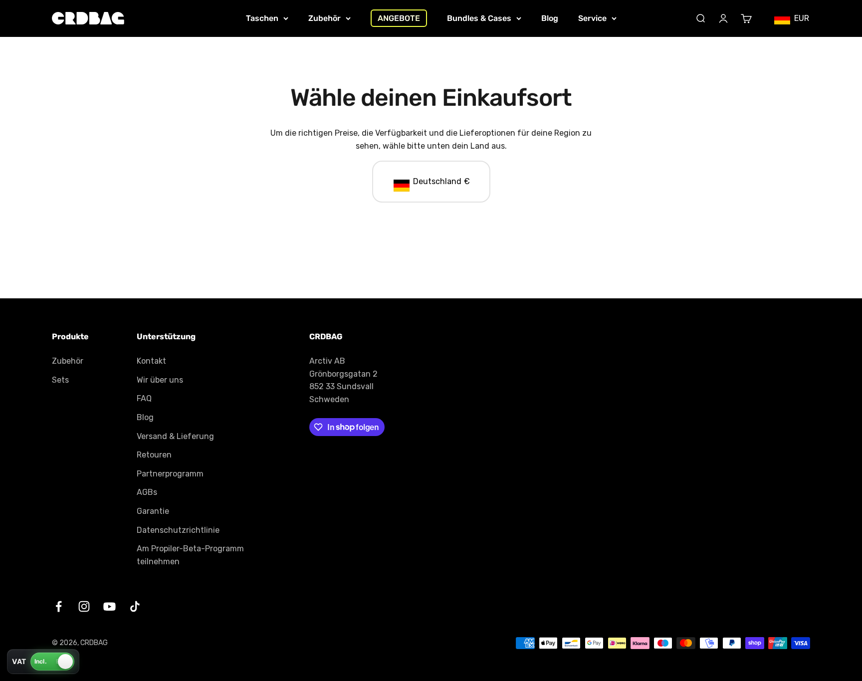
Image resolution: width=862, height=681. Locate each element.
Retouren (154, 454)
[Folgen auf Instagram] (84, 606)
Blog (549, 18)
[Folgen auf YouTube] (109, 606)
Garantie (153, 511)
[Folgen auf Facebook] (58, 606)
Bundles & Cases (479, 18)
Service (592, 18)
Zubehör (324, 18)
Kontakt (151, 361)
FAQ (144, 398)
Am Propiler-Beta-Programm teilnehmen (190, 555)
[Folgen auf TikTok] (135, 606)
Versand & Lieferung (175, 436)
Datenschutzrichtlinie (178, 530)
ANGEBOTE (399, 18)
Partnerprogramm (170, 473)
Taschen (262, 18)
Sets (60, 380)
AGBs (147, 492)
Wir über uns (160, 380)
